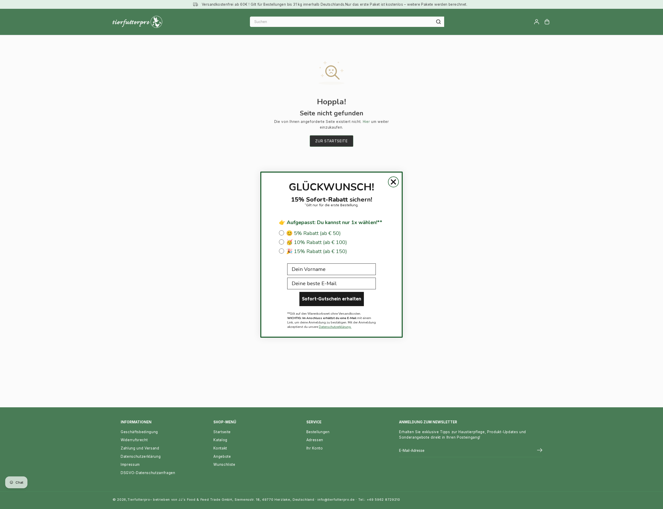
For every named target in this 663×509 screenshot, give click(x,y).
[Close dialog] (393, 182)
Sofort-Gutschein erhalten (331, 298)
